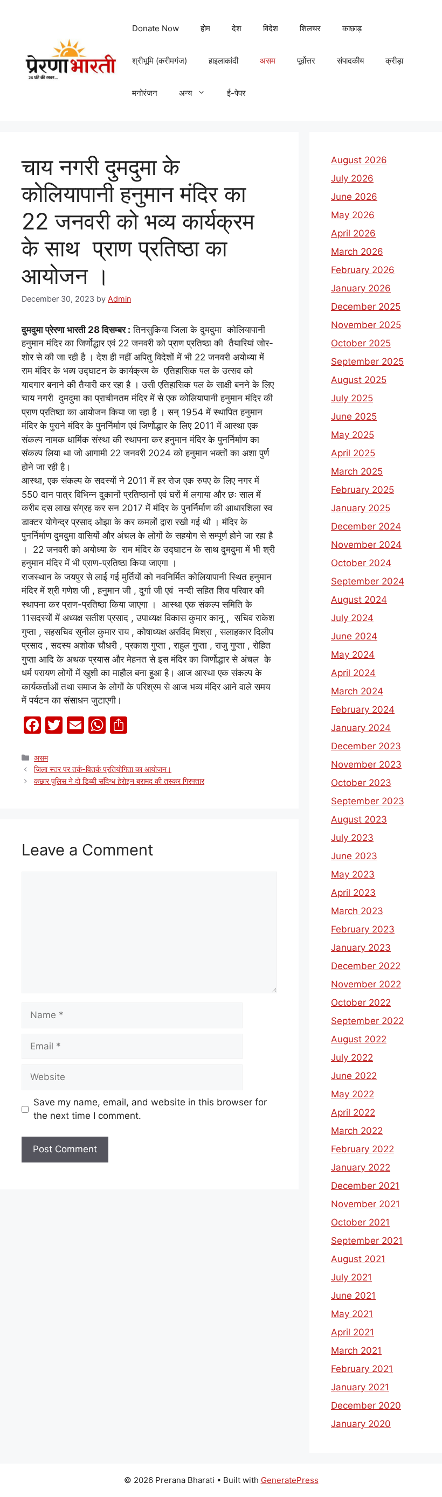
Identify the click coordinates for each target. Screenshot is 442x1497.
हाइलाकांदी (223, 60)
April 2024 (353, 672)
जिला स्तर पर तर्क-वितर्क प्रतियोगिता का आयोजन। (102, 769)
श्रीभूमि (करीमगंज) (159, 60)
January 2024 (361, 727)
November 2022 (366, 984)
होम (205, 28)
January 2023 (361, 947)
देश (236, 28)
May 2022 (352, 1094)
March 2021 (356, 1350)
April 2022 (353, 1112)
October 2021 (360, 1222)
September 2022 (367, 1020)
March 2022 (357, 1130)
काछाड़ (352, 28)
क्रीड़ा (394, 60)
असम (267, 60)
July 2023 (352, 837)
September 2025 (367, 361)
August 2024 (359, 599)
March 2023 (357, 911)
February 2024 (363, 709)
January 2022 (360, 1167)
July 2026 (352, 178)
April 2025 (353, 453)
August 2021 (358, 1259)
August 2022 (358, 1039)
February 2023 (363, 929)
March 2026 (357, 251)
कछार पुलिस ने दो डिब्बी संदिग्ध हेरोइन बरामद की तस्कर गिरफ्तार (119, 780)
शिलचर (310, 28)
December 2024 (366, 526)
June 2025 (354, 416)
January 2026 (361, 288)
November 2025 (366, 324)
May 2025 (352, 434)
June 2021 (353, 1295)
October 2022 (361, 1002)
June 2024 (354, 636)
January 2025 (360, 508)
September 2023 (367, 801)
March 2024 (357, 691)
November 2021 (365, 1204)
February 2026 (363, 269)
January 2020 (361, 1423)
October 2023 (361, 782)
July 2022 (352, 1057)
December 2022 (365, 965)
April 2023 (353, 892)
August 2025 (358, 379)
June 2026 (354, 196)
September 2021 (367, 1240)
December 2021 (365, 1185)
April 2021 (352, 1332)
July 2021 (351, 1277)
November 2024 (366, 544)
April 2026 (353, 233)
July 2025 (352, 398)
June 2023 (354, 856)
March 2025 (357, 471)
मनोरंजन (144, 93)
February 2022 (362, 1149)
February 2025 (362, 489)
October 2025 (361, 343)
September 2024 (367, 581)
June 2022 (354, 1075)
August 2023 (359, 819)
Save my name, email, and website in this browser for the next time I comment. (150, 1109)
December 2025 (365, 306)
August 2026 (359, 160)
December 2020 (366, 1405)
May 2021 (352, 1313)
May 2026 (353, 215)
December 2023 (366, 746)
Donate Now (155, 28)
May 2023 (353, 874)
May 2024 (353, 654)
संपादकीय (350, 60)
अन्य (185, 93)
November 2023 (366, 764)
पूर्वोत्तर (306, 60)
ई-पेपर (236, 93)
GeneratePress (290, 1480)
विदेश (270, 28)
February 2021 (362, 1368)
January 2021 (360, 1387)
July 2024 (352, 617)
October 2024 (361, 563)
